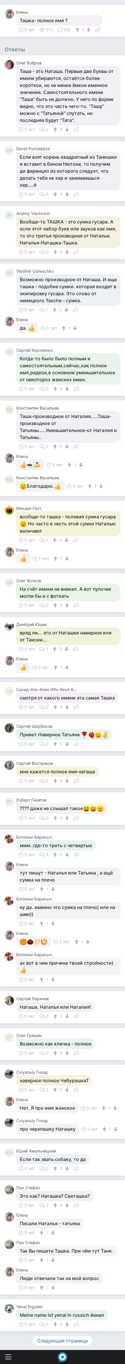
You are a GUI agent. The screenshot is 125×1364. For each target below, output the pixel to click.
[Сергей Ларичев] (10, 1000)
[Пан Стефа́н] (10, 1189)
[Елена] (10, 14)
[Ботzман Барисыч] (10, 839)
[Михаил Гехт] (10, 510)
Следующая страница (62, 1341)
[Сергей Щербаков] (10, 728)
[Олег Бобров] (10, 64)
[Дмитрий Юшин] (10, 626)
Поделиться (98, 29)
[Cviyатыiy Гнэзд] (10, 1074)
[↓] (88, 29)
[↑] (78, 29)
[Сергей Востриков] (10, 765)
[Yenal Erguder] (10, 1308)
